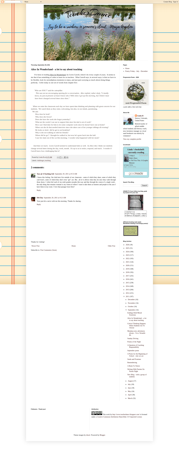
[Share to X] (62, 157)
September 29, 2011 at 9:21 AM (55, 198)
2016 (128, 279)
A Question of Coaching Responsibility (135, 346)
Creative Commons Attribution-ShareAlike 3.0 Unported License (119, 417)
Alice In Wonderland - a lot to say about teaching (136, 319)
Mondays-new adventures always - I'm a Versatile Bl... (136, 333)
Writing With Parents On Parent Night (135, 370)
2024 (128, 252)
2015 (128, 283)
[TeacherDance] (135, 209)
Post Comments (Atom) (48, 250)
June (129, 388)
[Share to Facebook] (65, 157)
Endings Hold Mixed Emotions (134, 314)
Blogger (102, 435)
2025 (128, 248)
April (130, 395)
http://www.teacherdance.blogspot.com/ (126, 414)
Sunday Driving (132, 338)
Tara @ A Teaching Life (45, 174)
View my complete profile (132, 139)
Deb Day (40, 198)
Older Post (111, 246)
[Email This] (58, 157)
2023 (128, 255)
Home (74, 246)
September (132, 310)
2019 (128, 269)
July (129, 384)
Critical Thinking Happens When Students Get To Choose (136, 326)
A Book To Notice (133, 366)
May (129, 391)
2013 (128, 290)
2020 (128, 265)
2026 (128, 245)
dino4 (88, 435)
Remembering (132, 362)
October (131, 306)
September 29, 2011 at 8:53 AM (66, 174)
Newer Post (35, 246)
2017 (128, 276)
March (130, 398)
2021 (128, 262)
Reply (39, 190)
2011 (128, 296)
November (132, 303)
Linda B (140, 116)
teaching (48, 160)
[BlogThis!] (60, 157)
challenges (40, 160)
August (130, 381)
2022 (128, 258)
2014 (128, 286)
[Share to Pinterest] (67, 157)
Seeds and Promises (134, 359)
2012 (128, 293)
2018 (128, 272)
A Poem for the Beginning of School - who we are (137, 355)
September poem (133, 350)
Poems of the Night (134, 342)
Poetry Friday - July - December (136, 71)
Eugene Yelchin (129, 165)
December (131, 299)
